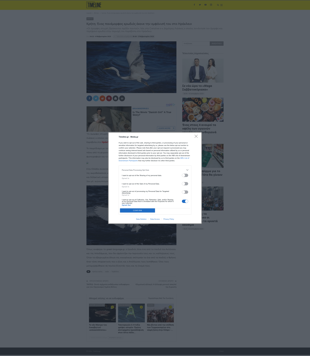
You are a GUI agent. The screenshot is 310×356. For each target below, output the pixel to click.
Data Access (155, 219)
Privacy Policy (168, 219)
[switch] (185, 175)
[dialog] (155, 178)
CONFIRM (137, 210)
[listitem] (155, 170)
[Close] (197, 137)
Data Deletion (141, 219)
